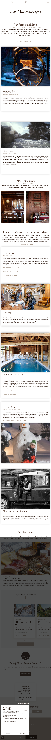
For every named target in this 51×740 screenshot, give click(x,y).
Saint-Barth (33, 724)
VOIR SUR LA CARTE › (25, 695)
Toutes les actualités (25, 644)
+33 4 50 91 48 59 (28, 697)
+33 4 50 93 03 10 (26, 693)
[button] (3, 2)
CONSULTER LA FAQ (25, 674)
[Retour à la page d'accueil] (25, 2)
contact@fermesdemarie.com (25, 699)
